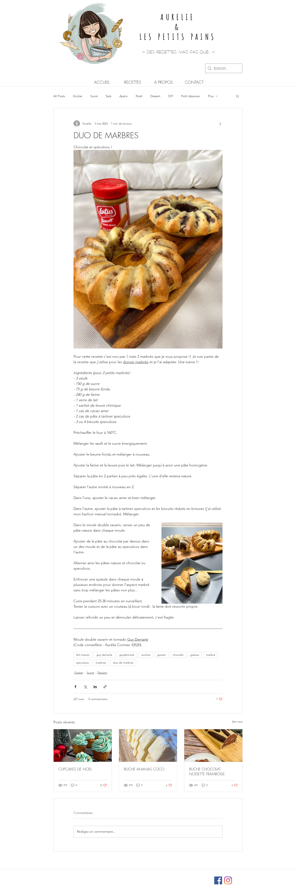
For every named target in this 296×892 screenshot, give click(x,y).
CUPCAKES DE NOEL (75, 769)
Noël (139, 96)
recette (145, 655)
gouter (161, 655)
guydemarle (126, 655)
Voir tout (237, 721)
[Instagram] (228, 880)
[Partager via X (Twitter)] (85, 687)
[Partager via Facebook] (75, 687)
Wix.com (175, 879)
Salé (108, 96)
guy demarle (104, 655)
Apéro (123, 96)
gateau (194, 655)
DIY (170, 96)
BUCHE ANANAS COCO (144, 769)
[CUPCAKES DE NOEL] (83, 745)
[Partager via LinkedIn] (95, 687)
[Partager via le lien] (105, 687)
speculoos (82, 662)
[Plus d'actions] (220, 123)
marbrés (101, 662)
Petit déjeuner (190, 96)
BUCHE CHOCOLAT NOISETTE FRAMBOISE (207, 771)
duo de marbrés (123, 662)
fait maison (83, 655)
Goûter (77, 96)
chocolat (178, 655)
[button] (237, 96)
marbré (210, 655)
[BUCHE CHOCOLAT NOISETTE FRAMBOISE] (213, 745)
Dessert (155, 96)
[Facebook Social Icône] (218, 880)
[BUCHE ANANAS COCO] (148, 745)
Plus (210, 96)
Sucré (94, 96)
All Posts (59, 96)
